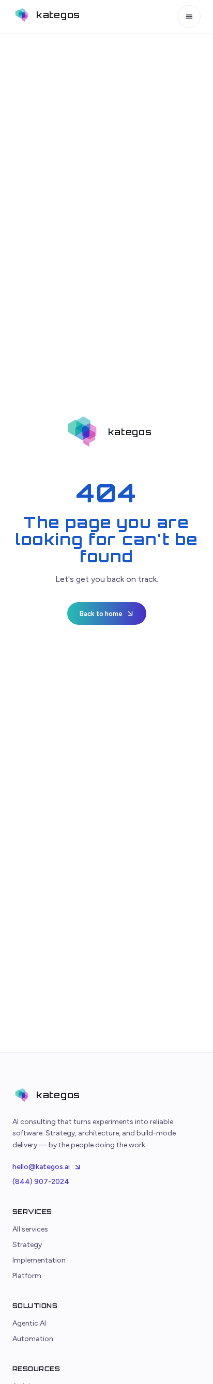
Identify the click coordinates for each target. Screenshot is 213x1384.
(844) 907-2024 (40, 1181)
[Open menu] (189, 16)
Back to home (101, 614)
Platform (26, 1275)
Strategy (27, 1244)
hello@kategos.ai (41, 1166)
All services (30, 1229)
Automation (32, 1338)
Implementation (39, 1260)
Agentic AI (29, 1323)
